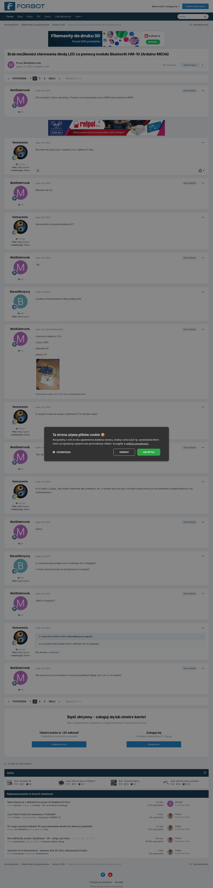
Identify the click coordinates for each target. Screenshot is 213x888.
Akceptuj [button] (148, 452)
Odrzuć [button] (124, 452)
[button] (62, 452)
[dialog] (106, 444)
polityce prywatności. (137, 443)
